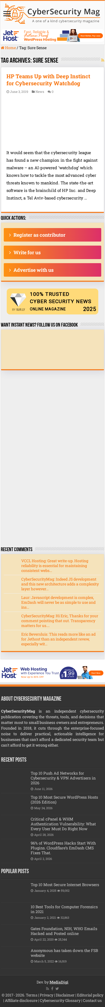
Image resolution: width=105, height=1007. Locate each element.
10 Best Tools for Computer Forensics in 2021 (64, 909)
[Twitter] (57, 988)
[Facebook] (52, 988)
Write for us (27, 252)
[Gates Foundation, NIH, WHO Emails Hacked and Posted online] (14, 935)
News (40, 92)
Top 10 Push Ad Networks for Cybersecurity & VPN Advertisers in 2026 (63, 778)
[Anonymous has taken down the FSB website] (14, 957)
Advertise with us (33, 270)
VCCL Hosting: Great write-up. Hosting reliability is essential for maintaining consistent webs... (54, 565)
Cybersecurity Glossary (60, 1000)
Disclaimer (65, 995)
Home (10, 47)
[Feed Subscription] (102, 60)
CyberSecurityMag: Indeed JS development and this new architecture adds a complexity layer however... (60, 584)
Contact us (92, 1000)
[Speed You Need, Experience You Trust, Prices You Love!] (52, 35)
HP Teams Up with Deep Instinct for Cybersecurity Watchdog (48, 80)
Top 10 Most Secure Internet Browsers (65, 884)
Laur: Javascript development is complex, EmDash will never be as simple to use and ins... (58, 602)
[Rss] (48, 988)
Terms (31, 995)
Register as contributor (39, 235)
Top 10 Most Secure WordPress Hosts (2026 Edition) (64, 800)
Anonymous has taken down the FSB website (64, 953)
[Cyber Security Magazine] (52, 12)
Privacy (46, 995)
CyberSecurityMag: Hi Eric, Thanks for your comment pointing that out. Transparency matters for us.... (59, 620)
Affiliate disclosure (21, 1000)
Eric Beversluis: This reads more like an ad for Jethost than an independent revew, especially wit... (58, 639)
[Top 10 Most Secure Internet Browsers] (14, 891)
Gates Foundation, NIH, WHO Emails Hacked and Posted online (64, 931)
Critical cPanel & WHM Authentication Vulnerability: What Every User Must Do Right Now (63, 823)
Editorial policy (90, 995)
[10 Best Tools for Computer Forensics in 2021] (14, 913)
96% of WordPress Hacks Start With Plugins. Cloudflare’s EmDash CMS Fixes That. (63, 847)
